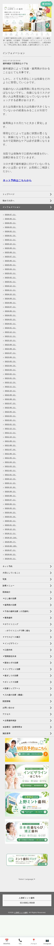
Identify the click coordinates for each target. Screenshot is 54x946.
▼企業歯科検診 (9, 720)
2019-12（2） (10, 529)
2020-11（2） (10, 483)
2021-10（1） (10, 437)
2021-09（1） (10, 441)
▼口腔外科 (7, 650)
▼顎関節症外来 (9, 656)
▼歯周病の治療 (9, 605)
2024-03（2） (10, 319)
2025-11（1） (10, 240)
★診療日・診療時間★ (12, 727)
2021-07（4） (10, 450)
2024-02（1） (10, 324)
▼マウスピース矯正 (11, 637)
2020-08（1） (10, 496)
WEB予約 (6, 941)
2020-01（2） (10, 525)
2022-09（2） (10, 395)
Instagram (47, 941)
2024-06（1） (10, 311)
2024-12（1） (10, 286)
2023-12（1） (10, 332)
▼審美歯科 (7, 618)
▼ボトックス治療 (10, 682)
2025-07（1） (10, 257)
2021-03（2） (10, 466)
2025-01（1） (10, 282)
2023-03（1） (10, 370)
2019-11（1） (10, 533)
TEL (20, 941)
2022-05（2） (10, 412)
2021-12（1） (10, 429)
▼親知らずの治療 (10, 663)
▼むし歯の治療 (9, 598)
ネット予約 (7, 566)
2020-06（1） (10, 504)
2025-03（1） (10, 273)
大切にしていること (11, 573)
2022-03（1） (10, 416)
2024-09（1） (10, 298)
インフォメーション (11, 207)
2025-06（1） (10, 261)
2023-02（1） (10, 374)
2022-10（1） (10, 391)
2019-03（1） (10, 559)
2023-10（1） (10, 340)
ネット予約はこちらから (17, 180)
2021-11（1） (10, 433)
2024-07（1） (10, 307)
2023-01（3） (10, 378)
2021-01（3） (10, 475)
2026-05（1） (10, 223)
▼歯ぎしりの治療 (10, 675)
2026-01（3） (10, 236)
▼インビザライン (10, 643)
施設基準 (6, 733)
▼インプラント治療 (11, 669)
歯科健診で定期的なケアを (15, 63)
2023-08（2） (10, 349)
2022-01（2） (10, 424)
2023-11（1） (10, 336)
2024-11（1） (10, 290)
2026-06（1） (10, 219)
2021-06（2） (10, 454)
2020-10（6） (10, 487)
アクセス (6, 714)
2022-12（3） (10, 382)
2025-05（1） (10, 265)
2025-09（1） (10, 248)
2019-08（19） (11, 546)
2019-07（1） (10, 550)
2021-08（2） (10, 445)
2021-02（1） (10, 470)
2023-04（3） (10, 366)
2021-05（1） (10, 458)
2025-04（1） (10, 269)
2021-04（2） (10, 462)
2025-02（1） (10, 277)
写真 (5, 579)
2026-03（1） (10, 227)
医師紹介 (6, 592)
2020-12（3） (10, 479)
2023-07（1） (10, 353)
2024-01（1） (10, 328)
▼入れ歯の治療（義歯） (13, 695)
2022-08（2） (10, 399)
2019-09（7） (10, 542)
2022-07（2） (10, 403)
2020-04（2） (10, 512)
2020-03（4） (10, 517)
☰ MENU (46, 4)
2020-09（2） (10, 491)
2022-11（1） (10, 387)
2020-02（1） (10, 521)
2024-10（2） (10, 294)
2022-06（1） (10, 408)
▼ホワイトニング (10, 624)
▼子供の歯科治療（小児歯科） (16, 611)
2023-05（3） (10, 361)
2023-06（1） (10, 357)
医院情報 (6, 701)
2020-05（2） (10, 508)
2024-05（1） (10, 315)
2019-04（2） (10, 554)
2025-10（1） (10, 244)
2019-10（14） (11, 538)
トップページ (8, 194)
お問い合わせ (8, 708)
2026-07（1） (10, 215)
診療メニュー (8, 586)
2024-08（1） (10, 303)
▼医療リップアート (11, 688)
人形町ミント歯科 (21, 912)
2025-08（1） (10, 252)
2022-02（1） (10, 420)
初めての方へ (8, 201)
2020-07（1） (10, 500)
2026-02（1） (10, 231)
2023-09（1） (10, 345)
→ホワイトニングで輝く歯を (16, 630)
